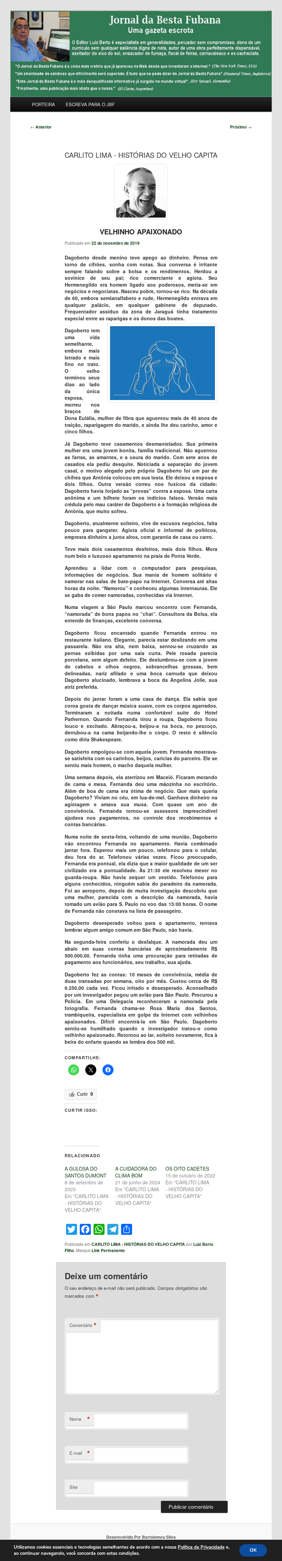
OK (253, 1550)
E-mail (79, 1453)
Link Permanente (108, 1250)
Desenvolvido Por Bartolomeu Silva (141, 1537)
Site (73, 1487)
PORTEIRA (43, 104)
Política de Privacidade (201, 1547)
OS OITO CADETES (187, 1168)
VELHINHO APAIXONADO (141, 231)
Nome (79, 1419)
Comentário (83, 1325)
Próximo (241, 127)
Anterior (41, 127)
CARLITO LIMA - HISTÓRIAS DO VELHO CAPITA (138, 1244)
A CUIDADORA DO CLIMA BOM (135, 1172)
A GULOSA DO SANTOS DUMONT (86, 1172)
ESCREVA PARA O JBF (90, 104)
